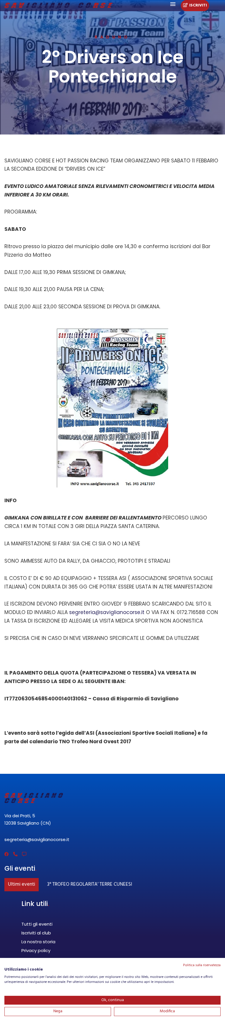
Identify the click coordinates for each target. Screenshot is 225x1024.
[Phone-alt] (15, 854)
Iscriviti (198, 5)
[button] (172, 4)
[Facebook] (6, 854)
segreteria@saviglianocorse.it (106, 612)
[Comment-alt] (24, 854)
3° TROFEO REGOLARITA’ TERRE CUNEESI (84, 884)
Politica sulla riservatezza (202, 965)
